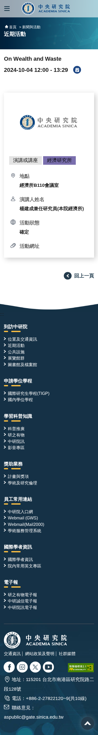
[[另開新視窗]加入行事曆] (77, 70)
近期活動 (16, 345)
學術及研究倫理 (22, 482)
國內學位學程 (20, 399)
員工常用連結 (18, 499)
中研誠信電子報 (22, 601)
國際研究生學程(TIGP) (28, 393)
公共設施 (16, 351)
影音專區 (16, 447)
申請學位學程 (18, 380)
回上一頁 (84, 275)
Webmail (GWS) (23, 518)
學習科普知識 (18, 416)
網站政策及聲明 (39, 653)
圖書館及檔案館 (22, 364)
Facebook (10, 668)
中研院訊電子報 (22, 607)
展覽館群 (16, 358)
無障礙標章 (81, 667)
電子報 (11, 582)
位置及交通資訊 (22, 339)
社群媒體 (67, 653)
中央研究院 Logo (46, 8)
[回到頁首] (87, 723)
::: (2, 314)
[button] (7, 8)
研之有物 (16, 434)
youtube (49, 668)
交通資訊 (12, 653)
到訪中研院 (15, 326)
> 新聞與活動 (30, 27)
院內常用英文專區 (24, 566)
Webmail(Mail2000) (26, 524)
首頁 (12, 27)
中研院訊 (16, 441)
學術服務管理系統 (24, 530)
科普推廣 (16, 428)
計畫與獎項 (18, 476)
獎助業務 (13, 463)
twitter (23, 668)
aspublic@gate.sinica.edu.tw (34, 717)
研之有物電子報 (22, 594)
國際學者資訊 (18, 546)
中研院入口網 (20, 511)
